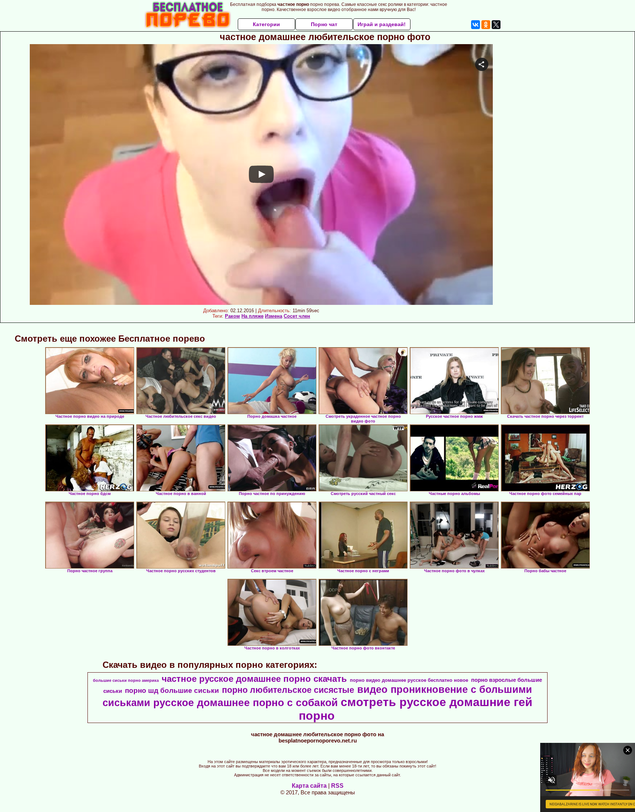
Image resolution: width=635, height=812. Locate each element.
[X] (496, 24)
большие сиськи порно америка (126, 680)
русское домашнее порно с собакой (245, 702)
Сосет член (297, 316)
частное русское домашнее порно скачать (254, 679)
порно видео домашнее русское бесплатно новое (409, 680)
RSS (337, 786)
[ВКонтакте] (475, 24)
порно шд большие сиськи (172, 690)
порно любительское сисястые (288, 690)
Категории (266, 24)
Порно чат (324, 24)
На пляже (252, 316)
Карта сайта (309, 786)
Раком (232, 316)
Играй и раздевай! (382, 24)
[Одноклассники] (485, 24)
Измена (273, 316)
